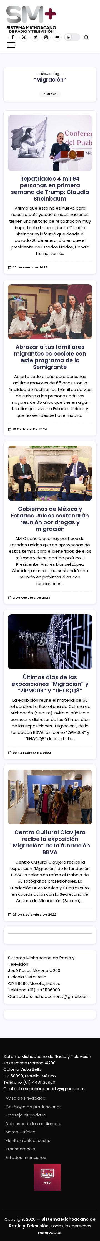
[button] (72, 37)
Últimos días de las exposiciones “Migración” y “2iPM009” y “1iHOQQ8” (50, 683)
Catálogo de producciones (34, 1107)
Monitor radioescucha (28, 1140)
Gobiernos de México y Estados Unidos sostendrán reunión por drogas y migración (50, 519)
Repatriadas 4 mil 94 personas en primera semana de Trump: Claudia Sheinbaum (50, 188)
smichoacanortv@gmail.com (59, 996)
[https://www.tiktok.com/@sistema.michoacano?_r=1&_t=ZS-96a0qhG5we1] (35, 37)
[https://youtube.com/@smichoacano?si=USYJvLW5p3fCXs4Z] (57, 37)
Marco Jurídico (21, 1132)
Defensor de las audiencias (34, 1123)
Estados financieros (26, 1157)
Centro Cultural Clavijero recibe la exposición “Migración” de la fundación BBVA (50, 842)
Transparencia (20, 1149)
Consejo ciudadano (26, 1115)
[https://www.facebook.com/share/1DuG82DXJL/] (12, 37)
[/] (23, 37)
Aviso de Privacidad (26, 1098)
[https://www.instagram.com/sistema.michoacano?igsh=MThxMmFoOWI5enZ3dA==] (46, 37)
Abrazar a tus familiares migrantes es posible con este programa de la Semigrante (50, 357)
